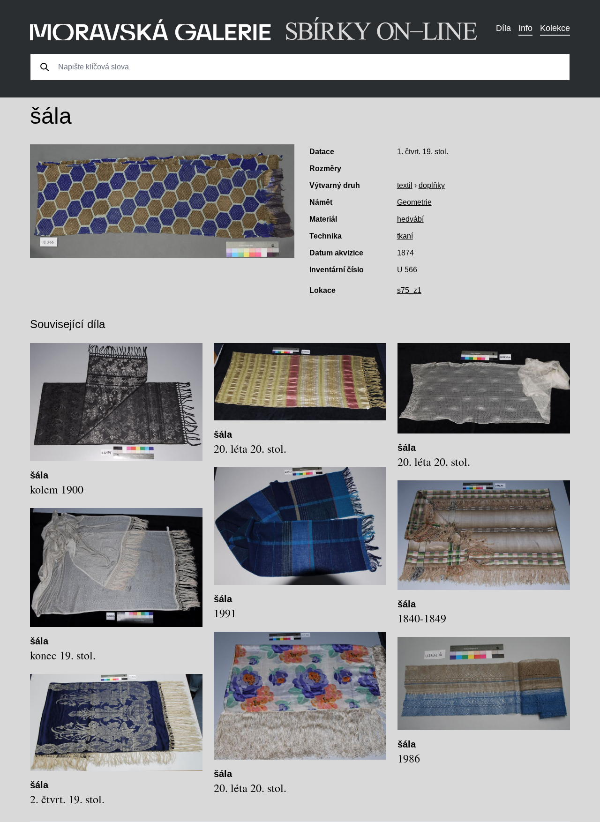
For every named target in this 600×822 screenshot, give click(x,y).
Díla (503, 28)
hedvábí (410, 219)
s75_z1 (409, 290)
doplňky (432, 185)
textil (404, 185)
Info (525, 28)
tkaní (405, 236)
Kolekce (555, 28)
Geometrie (414, 202)
